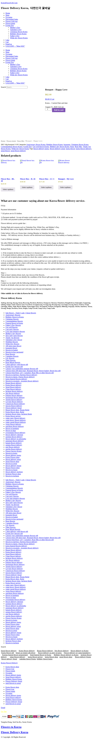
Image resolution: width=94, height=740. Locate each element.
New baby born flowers (14, 336)
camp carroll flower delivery (16, 422)
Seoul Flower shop (12, 461)
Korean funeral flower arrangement (15, 655)
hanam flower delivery (14, 443)
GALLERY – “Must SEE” (15, 46)
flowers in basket (12, 350)
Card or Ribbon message (10, 239)
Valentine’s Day (16, 30)
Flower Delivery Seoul (14, 681)
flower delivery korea (41, 149)
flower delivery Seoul (9, 659)
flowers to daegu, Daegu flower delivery (20, 377)
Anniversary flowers (13, 315)
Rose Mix (20, 141)
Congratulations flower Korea (11, 147)
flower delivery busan (13, 466)
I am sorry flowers (12, 329)
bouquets (67, 145)
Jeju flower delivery (13, 393)
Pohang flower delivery (14, 395)
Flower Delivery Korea (14, 732)
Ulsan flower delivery (13, 389)
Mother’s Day (15, 28)
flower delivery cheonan (14, 435)
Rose (72, 147)
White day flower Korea (19, 38)
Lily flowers (10, 358)
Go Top (4, 711)
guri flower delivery (13, 447)
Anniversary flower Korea (35, 145)
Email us (9, 44)
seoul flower (5, 151)
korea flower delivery (83, 149)
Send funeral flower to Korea (40, 655)
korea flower (70, 149)
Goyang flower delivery (14, 402)
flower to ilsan (11, 431)
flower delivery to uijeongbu (16, 439)
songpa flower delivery (14, 445)
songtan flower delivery (14, 437)
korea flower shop (51, 657)
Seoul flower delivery (13, 387)
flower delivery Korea (83, 657)
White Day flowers (12, 344)
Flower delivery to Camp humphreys (77, 653)
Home (8, 13)
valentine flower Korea (27, 659)
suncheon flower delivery (15, 426)
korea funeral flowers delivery (16, 379)
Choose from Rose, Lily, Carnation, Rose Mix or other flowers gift (30, 373)
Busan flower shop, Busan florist (17, 410)
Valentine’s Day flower (14, 340)
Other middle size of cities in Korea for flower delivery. (22, 293)
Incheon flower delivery (14, 391)
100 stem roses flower (13, 346)
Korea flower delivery (13, 385)
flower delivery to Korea (79, 651)
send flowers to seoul (13, 683)
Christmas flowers (12, 319)
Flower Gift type (12, 21)
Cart (7, 42)
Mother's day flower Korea (59, 147)
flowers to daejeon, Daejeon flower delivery (21, 375)
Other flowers (10, 360)
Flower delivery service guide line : (13, 223)
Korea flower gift (7, 653)
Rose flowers (10, 354)
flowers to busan (11, 470)
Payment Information (8, 210)
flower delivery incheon (14, 472)
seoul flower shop (65, 657)
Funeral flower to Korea (14, 323)
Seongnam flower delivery (15, 397)
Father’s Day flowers (13, 325)
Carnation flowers (12, 356)
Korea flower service (13, 416)
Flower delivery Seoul (14, 408)
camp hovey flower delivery (16, 420)
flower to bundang (12, 428)
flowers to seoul (11, 464)
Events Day (10, 25)
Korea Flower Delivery (9, 663)
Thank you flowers (12, 338)
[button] (47, 210)
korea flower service (35, 657)
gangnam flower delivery (15, 441)
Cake (7, 40)
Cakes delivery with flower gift (17, 364)
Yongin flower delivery (14, 400)
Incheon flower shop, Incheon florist (19, 414)
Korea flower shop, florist (15, 412)
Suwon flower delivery (14, 406)
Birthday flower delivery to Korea (66, 655)
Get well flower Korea (41, 147)
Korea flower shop (12, 667)
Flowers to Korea (11, 726)
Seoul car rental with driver (25, 653)
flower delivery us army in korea (50, 653)
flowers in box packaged (14, 352)
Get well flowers (12, 327)
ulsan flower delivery (17, 657)
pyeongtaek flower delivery (15, 433)
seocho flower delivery (14, 449)
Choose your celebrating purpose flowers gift (22, 369)
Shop (7, 15)
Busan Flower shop (13, 468)
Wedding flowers (12, 342)
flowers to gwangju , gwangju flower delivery (22, 381)
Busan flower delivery (14, 383)
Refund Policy (6, 249)
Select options (8, 189)
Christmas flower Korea (18, 32)
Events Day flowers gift (14, 367)
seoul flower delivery (18, 151)
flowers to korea (11, 453)
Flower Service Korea (13, 451)
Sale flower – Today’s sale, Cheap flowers (21, 313)
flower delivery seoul (57, 149)
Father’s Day (14, 36)
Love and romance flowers (15, 331)
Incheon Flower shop (13, 474)
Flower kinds (10, 23)
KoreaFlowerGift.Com (9, 3)
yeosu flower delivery (13, 424)
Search (3, 87)
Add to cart (59, 110)
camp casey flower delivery (15, 418)
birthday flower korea (44, 659)
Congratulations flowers (14, 321)
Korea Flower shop (12, 457)
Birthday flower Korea (18, 34)
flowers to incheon (12, 476)
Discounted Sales (12, 19)
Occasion (9, 17)
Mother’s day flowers (13, 334)
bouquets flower (11, 348)
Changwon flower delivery (15, 404)
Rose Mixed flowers (13, 362)
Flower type (10, 669)
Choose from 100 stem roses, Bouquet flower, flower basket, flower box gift (33, 371)
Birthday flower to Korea (15, 317)
